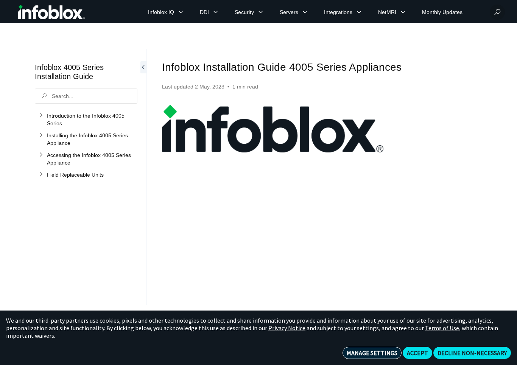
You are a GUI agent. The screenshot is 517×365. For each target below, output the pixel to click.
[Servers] (305, 12)
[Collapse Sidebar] (143, 177)
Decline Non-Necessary (472, 353)
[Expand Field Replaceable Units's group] (41, 175)
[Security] (261, 12)
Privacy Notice (286, 328)
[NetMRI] (403, 12)
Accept (417, 353)
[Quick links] (51, 12)
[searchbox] (86, 96)
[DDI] (216, 12)
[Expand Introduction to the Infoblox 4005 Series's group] (41, 116)
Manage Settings (372, 353)
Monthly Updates (442, 12)
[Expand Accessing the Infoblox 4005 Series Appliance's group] (41, 155)
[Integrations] (359, 12)
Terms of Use (442, 328)
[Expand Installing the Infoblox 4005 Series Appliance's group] (41, 135)
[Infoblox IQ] (181, 12)
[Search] (497, 12)
